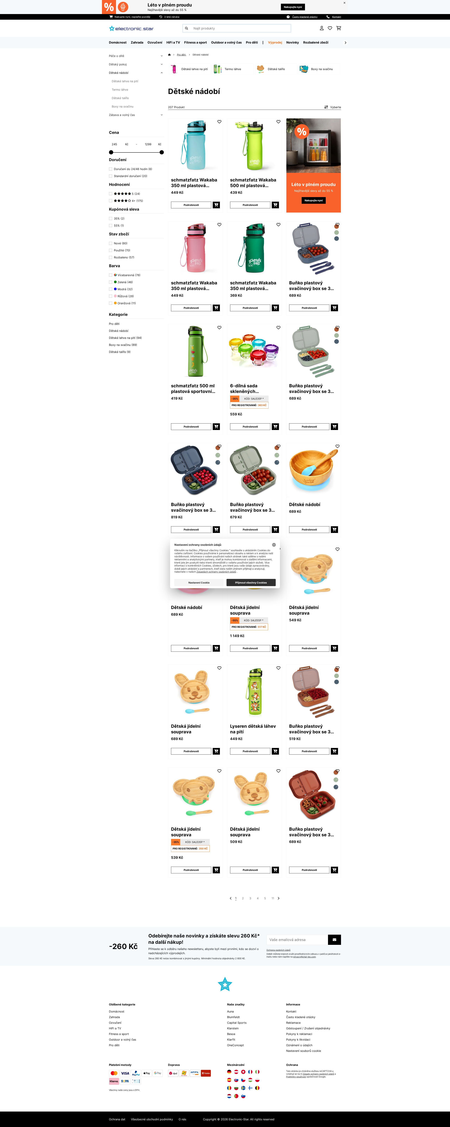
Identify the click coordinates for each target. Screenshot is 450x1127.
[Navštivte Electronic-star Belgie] (257, 1088)
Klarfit (231, 1039)
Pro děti (114, 323)
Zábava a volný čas (122, 115)
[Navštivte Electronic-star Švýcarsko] (243, 1072)
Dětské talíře (120, 98)
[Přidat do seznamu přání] (219, 122)
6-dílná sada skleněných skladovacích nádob (252, 388)
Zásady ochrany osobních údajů (318, 1074)
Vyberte (335, 107)
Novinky (292, 42)
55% (119, 225)
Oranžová (126, 303)
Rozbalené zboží (315, 42)
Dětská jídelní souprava (245, 610)
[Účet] (322, 28)
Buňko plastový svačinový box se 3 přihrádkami (309, 285)
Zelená (125, 282)
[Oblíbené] (330, 28)
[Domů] (172, 54)
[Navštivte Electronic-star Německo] (229, 1072)
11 (273, 898)
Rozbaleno (124, 257)
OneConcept (235, 1045)
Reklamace (293, 1022)
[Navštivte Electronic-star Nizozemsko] (229, 1096)
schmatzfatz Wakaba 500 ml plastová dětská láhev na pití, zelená (253, 182)
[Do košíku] (216, 205)
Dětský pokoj (118, 64)
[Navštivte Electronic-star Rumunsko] (229, 1088)
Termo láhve (120, 89)
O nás (182, 1119)
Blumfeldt (233, 1017)
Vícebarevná (128, 275)
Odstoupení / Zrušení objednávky (308, 1028)
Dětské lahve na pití (125, 81)
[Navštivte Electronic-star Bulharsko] (236, 1088)
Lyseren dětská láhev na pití (253, 729)
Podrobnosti (191, 204)
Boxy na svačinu (122, 106)
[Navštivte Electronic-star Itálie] (257, 1072)
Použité (122, 250)
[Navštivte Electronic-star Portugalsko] (236, 1096)
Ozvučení (115, 1022)
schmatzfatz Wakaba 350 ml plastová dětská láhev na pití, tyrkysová (194, 182)
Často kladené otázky (304, 16)
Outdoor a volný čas (122, 1039)
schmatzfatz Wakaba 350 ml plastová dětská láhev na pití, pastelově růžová (194, 285)
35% (119, 218)
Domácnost (116, 1011)
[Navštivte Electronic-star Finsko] (250, 1088)
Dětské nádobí (118, 72)
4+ (137, 200)
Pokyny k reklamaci (299, 1034)
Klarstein (233, 1028)
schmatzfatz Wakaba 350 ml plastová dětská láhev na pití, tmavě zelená (253, 285)
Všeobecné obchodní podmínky (152, 1119)
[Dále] (345, 42)
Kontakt (336, 16)
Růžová (125, 296)
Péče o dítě (116, 56)
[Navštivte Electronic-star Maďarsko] (250, 1080)
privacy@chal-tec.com (304, 957)
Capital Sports (236, 1022)
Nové (120, 243)
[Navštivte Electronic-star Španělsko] (229, 1080)
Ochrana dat (117, 1119)
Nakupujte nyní (293, 6)
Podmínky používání (296, 1077)
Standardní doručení (130, 176)
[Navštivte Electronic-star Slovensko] (236, 1080)
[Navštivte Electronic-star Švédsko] (243, 1088)
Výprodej (275, 42)
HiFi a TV (115, 1028)
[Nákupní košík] (338, 28)
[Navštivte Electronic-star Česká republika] (243, 1080)
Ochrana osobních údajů (278, 950)
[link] (195, 145)
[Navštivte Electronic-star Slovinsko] (243, 1096)
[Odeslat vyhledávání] (186, 28)
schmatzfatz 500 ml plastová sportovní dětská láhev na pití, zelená (193, 388)
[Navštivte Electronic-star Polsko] (257, 1080)
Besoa (231, 1034)
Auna (230, 1011)
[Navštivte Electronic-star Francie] (250, 1072)
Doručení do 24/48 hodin (133, 169)
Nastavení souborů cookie (303, 1051)
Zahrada (114, 1017)
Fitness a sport (119, 1034)
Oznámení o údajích (299, 1045)
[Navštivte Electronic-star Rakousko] (236, 1072)
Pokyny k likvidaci (298, 1039)
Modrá (125, 289)
